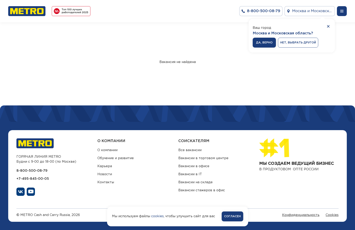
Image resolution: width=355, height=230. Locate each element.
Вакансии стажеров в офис (201, 190)
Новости (104, 174)
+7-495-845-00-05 (32, 178)
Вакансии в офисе (193, 166)
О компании (107, 150)
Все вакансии (190, 150)
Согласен (232, 216)
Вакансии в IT (190, 174)
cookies (157, 216)
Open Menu (342, 11)
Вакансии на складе (195, 182)
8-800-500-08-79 (31, 170)
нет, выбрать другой (298, 42)
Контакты (105, 182)
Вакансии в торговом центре (203, 158)
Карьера (104, 166)
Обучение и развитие (115, 158)
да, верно (264, 42)
